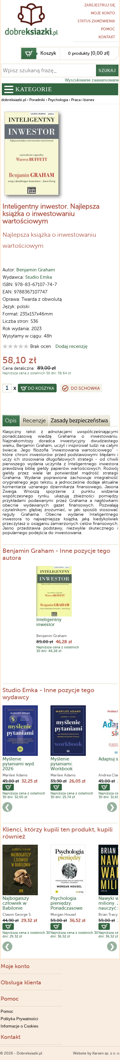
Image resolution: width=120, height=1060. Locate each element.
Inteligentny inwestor (49, 622)
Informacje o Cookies (19, 1026)
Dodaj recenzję (71, 346)
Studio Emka (38, 277)
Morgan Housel (63, 914)
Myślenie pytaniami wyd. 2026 (18, 763)
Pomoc (108, 29)
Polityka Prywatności (19, 1019)
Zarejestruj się (99, 5)
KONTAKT (106, 37)
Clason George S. (17, 914)
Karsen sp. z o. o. (106, 1053)
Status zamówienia (96, 21)
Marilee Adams (14, 775)
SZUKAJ (107, 70)
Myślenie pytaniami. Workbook (61, 763)
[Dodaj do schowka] (81, 388)
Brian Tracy (108, 914)
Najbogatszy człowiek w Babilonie (15, 903)
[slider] (15, 346)
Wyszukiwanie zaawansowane (92, 80)
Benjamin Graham (35, 269)
